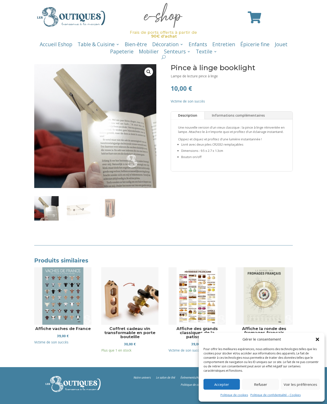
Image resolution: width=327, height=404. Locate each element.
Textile (204, 52)
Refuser (260, 384)
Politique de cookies (234, 395)
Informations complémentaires (238, 115)
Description (187, 115)
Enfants (198, 45)
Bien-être (136, 45)
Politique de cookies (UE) (196, 385)
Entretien (223, 45)
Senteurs (175, 52)
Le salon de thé (165, 377)
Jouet (281, 45)
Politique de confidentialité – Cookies (275, 395)
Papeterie (122, 52)
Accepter (221, 384)
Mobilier (149, 52)
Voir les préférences (300, 384)
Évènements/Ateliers (193, 377)
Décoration (165, 45)
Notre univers (142, 377)
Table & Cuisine (96, 45)
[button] (317, 339)
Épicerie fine (255, 45)
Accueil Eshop (56, 45)
